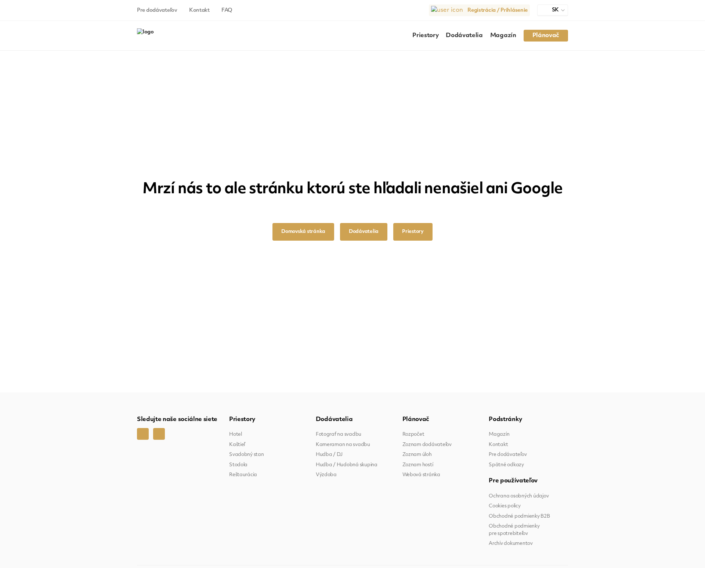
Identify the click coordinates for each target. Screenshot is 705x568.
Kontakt (199, 10)
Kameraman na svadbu (343, 444)
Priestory (425, 36)
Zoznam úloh (417, 454)
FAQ (226, 10)
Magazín (503, 36)
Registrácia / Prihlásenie (497, 10)
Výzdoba (326, 474)
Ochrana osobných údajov (519, 496)
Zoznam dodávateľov (427, 444)
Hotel (235, 434)
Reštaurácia (243, 474)
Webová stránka (421, 474)
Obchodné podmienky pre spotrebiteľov (514, 530)
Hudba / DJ (329, 454)
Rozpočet (413, 434)
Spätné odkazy (506, 465)
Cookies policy (504, 506)
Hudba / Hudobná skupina (346, 465)
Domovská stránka (303, 231)
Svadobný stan (246, 454)
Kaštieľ (237, 444)
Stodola (238, 465)
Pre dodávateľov (157, 10)
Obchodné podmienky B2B (519, 516)
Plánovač (545, 36)
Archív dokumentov (511, 543)
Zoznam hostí (417, 465)
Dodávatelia (464, 36)
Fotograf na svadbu (338, 434)
